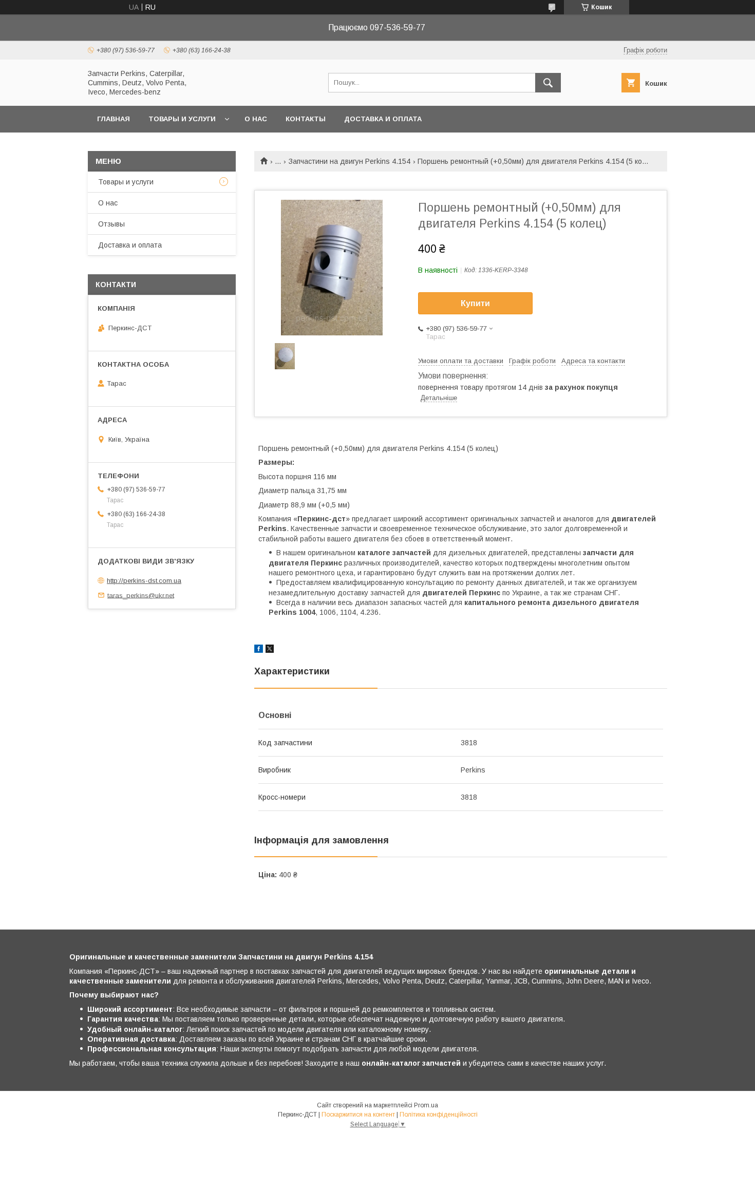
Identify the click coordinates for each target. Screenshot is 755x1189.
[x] (270, 650)
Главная (113, 119)
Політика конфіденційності (439, 1114)
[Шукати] (548, 82)
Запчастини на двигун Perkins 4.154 (349, 161)
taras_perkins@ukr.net (140, 595)
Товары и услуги (182, 119)
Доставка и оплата (383, 119)
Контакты (306, 119)
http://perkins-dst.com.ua (144, 580)
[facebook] (258, 650)
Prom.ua (426, 1105)
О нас (255, 119)
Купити (475, 303)
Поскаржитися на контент (358, 1114)
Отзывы (111, 224)
